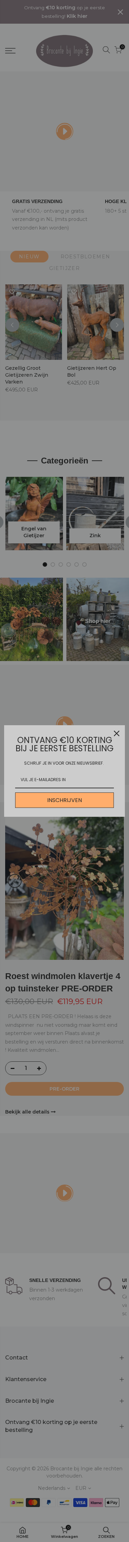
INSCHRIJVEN (64, 800)
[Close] (116, 733)
